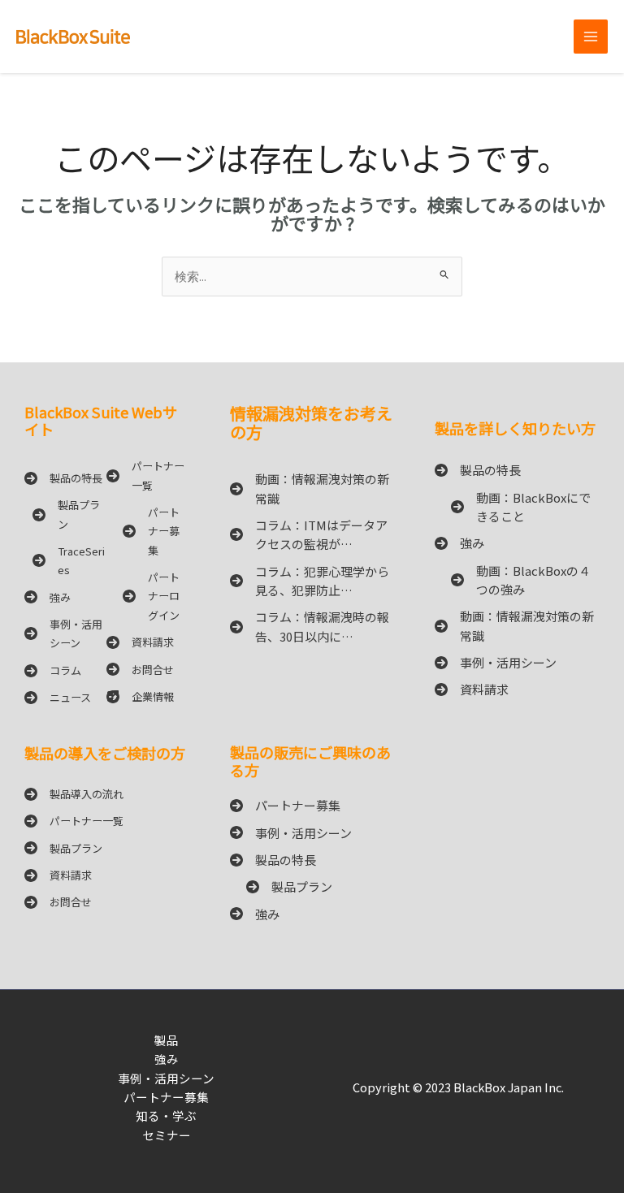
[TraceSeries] (65, 561)
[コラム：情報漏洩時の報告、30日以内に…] (312, 626)
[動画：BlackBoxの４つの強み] (517, 580)
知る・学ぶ (166, 1115)
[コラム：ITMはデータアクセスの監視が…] (312, 535)
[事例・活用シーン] (65, 634)
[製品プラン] (65, 514)
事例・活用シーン (166, 1078)
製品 (166, 1039)
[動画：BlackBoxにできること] (517, 507)
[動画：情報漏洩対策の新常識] (312, 488)
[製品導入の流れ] (74, 794)
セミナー (166, 1134)
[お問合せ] (140, 669)
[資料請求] (140, 642)
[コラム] (52, 670)
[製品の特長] (63, 478)
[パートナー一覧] (147, 475)
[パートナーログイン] (147, 596)
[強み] (47, 597)
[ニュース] (57, 697)
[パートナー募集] (147, 531)
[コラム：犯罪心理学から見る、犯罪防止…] (312, 581)
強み (166, 1058)
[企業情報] (140, 696)
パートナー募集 (166, 1096)
